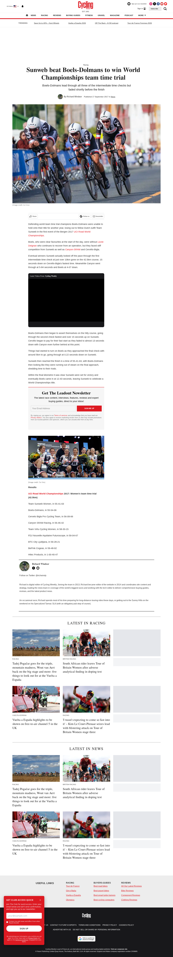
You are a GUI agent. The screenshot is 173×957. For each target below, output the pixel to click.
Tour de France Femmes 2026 (139, 23)
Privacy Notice (36, 418)
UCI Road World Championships (45, 493)
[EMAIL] (38, 568)
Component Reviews (130, 895)
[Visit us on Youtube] (161, 3)
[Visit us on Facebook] (158, 3)
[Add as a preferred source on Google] (86, 939)
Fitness (89, 15)
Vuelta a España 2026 (77, 23)
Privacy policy (109, 925)
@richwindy (41, 575)
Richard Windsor (74, 97)
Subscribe (154, 9)
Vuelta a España (73, 895)
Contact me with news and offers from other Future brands (24, 922)
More (141, 15)
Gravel (101, 15)
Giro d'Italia (71, 891)
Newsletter (99, 216)
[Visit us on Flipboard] (165, 3)
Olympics (70, 900)
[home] (27, 15)
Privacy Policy (32, 938)
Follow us (86, 216)
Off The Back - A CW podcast (106, 23)
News (33, 15)
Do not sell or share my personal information (96, 930)
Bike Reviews (127, 891)
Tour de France (73, 886)
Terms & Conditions (21, 940)
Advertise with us (62, 930)
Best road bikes (101, 886)
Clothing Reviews (129, 900)
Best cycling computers (104, 900)
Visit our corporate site (119, 949)
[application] (66, 300)
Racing (44, 15)
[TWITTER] (34, 568)
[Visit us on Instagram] (150, 3)
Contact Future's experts (63, 925)
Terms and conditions (89, 925)
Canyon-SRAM (72, 249)
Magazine (115, 15)
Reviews (57, 15)
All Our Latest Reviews (131, 886)
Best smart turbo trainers (104, 895)
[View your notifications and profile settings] (22, 6)
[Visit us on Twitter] (154, 3)
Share (34, 216)
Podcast (129, 15)
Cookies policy (126, 925)
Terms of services (61, 415)
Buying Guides (73, 15)
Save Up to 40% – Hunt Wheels (46, 23)
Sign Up (24, 928)
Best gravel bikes (101, 891)
